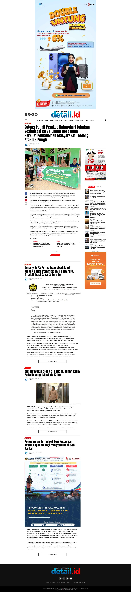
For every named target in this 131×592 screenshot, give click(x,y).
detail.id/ (32, 193)
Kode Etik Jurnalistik (50, 582)
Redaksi (68, 582)
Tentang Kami (75, 582)
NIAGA (56, 120)
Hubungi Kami (82, 582)
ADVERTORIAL (40, 120)
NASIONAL (51, 120)
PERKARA (77, 120)
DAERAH (46, 120)
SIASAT (81, 120)
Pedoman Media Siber (61, 582)
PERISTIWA (71, 120)
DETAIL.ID (32, 145)
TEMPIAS (86, 120)
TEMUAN (92, 120)
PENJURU (65, 120)
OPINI (60, 120)
